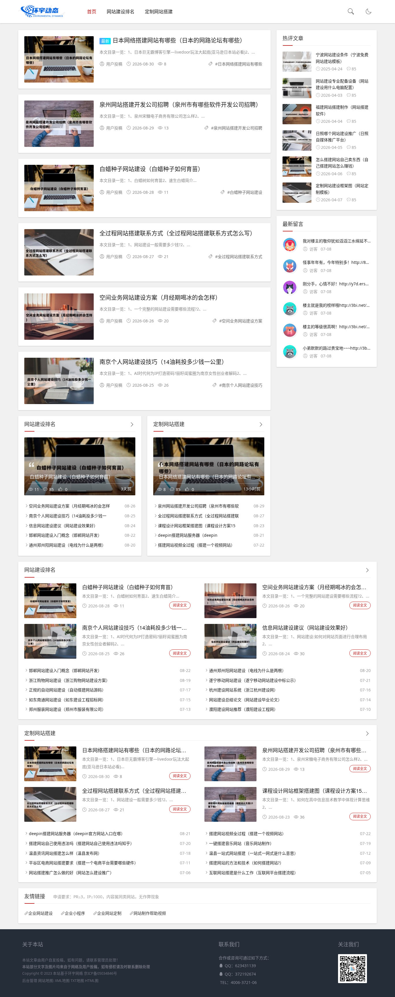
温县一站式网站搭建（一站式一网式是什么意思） (253, 853)
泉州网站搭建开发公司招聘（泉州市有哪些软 (198, 506)
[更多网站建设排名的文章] (131, 424)
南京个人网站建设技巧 (242, 385)
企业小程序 (75, 913)
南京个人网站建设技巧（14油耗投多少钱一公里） (163, 361)
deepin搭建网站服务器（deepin (187, 535)
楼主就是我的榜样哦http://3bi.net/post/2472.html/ (337, 305)
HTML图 (92, 980)
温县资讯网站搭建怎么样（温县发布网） (65, 853)
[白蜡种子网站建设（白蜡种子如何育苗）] (59, 189)
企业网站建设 (40, 913)
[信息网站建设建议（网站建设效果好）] (230, 657)
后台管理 (29, 980)
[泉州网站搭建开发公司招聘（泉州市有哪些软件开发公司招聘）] (59, 125)
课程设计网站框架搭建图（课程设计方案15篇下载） (322, 790)
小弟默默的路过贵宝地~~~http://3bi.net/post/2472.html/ (337, 348)
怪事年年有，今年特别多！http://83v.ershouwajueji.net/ (337, 262)
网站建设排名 (120, 11)
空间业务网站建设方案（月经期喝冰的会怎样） (160, 297)
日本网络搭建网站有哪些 (240, 64)
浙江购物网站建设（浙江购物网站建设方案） (69, 680)
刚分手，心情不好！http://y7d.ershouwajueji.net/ (337, 283)
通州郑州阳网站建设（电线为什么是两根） (67, 545)
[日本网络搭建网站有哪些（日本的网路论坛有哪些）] (59, 60)
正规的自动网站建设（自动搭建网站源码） (67, 690)
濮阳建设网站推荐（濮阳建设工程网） (243, 709)
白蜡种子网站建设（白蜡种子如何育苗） (151, 169)
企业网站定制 (109, 913)
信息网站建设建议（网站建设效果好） (63, 525)
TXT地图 (77, 980)
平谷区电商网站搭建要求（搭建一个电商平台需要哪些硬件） (83, 862)
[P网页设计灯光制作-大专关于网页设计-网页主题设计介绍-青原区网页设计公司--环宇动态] (41, 17)
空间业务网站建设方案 (242, 321)
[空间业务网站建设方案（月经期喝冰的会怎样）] (59, 317)
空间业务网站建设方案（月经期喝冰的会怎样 (69, 506)
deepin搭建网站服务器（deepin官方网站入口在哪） (77, 833)
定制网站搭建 (159, 11)
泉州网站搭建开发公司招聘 (238, 128)
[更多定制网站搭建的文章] (260, 424)
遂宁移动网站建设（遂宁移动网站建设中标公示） (253, 680)
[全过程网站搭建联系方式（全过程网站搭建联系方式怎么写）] (59, 253)
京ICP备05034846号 (100, 973)
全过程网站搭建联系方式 (240, 256)
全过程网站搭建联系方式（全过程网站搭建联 (198, 515)
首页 (91, 11)
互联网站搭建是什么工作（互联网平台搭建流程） (253, 872)
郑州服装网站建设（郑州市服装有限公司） (67, 709)
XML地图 (62, 980)
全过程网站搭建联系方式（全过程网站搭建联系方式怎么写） (177, 233)
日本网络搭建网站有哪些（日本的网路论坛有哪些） (179, 40)
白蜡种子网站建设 (246, 192)
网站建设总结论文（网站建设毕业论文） (245, 699)
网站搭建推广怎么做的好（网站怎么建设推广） (71, 872)
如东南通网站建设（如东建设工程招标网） (67, 699)
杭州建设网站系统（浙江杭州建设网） (243, 690)
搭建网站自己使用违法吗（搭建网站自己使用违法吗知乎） (81, 843)
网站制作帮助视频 (150, 913)
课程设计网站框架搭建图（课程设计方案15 (196, 525)
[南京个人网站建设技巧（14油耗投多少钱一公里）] (59, 382)
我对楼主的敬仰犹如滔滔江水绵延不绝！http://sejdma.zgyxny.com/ (337, 241)
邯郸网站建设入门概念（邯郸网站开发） (65, 535)
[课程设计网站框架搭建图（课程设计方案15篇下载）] (230, 820)
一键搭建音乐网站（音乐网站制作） (241, 843)
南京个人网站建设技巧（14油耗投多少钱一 (67, 515)
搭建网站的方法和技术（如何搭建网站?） (246, 862)
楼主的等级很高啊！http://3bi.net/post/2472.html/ (337, 326)
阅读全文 (180, 605)
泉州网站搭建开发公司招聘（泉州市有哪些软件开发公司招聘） (180, 104)
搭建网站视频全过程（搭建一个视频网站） (196, 545)
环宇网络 (75, 973)
